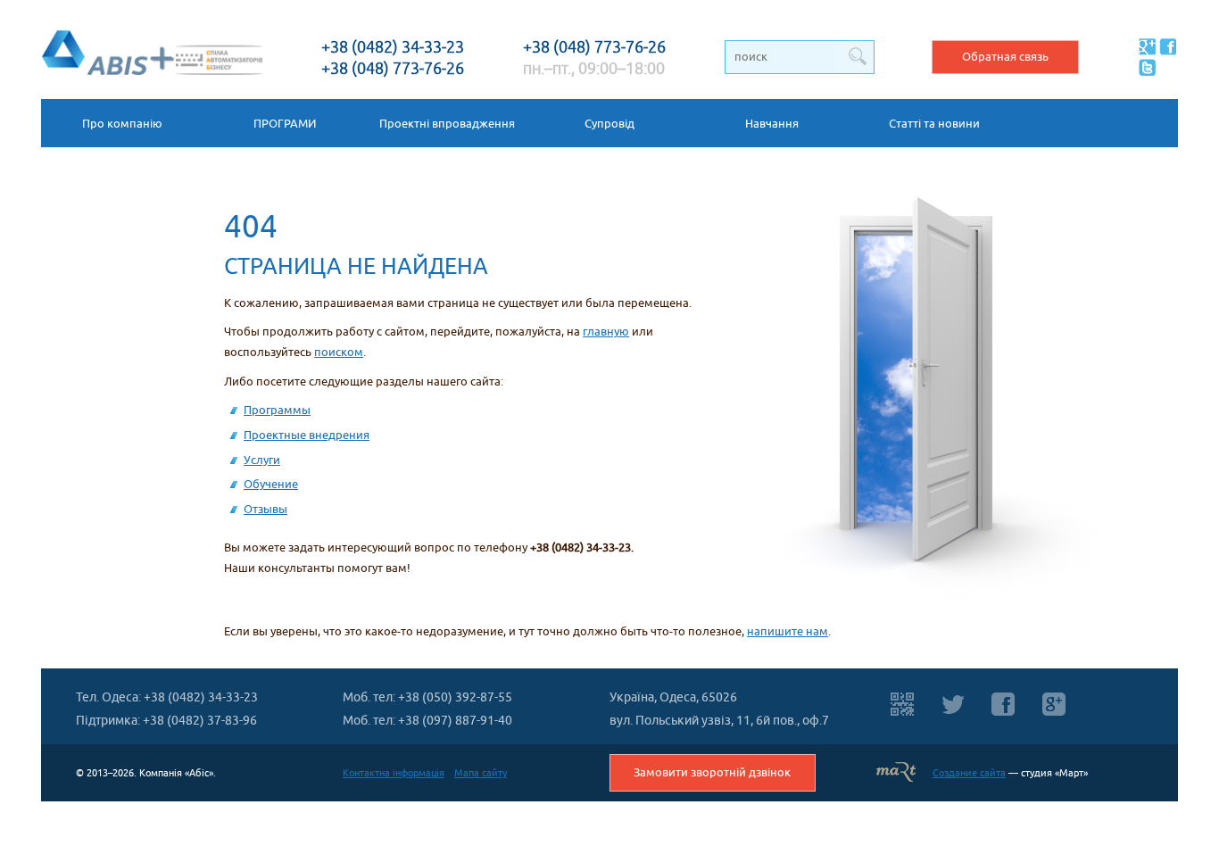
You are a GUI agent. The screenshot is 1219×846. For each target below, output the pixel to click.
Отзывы (265, 509)
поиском (338, 352)
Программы (277, 410)
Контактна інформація (393, 772)
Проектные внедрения (306, 435)
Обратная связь (1005, 56)
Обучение (271, 484)
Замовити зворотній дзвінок (712, 772)
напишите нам (787, 631)
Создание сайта (969, 772)
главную (606, 331)
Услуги (262, 460)
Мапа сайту (480, 772)
